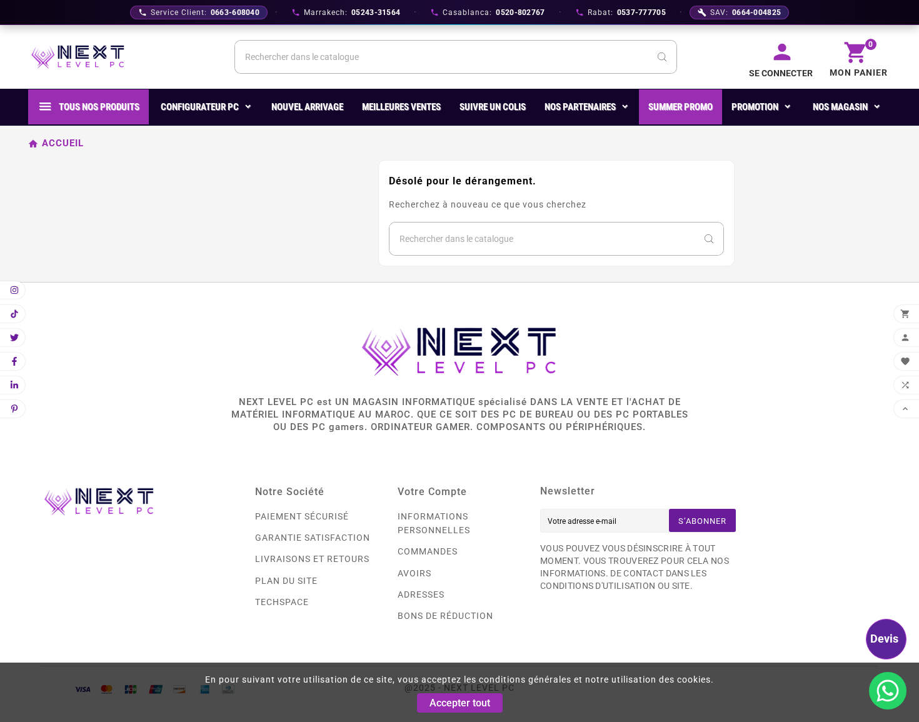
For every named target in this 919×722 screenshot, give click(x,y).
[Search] (662, 57)
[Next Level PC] (78, 57)
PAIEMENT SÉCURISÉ (302, 516)
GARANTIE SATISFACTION (312, 538)
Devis (884, 638)
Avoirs (414, 573)
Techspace (282, 602)
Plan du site (286, 581)
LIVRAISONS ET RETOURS (312, 559)
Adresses (421, 594)
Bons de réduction (445, 616)
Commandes (428, 551)
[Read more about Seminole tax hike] (887, 690)
